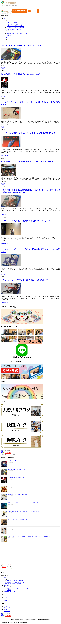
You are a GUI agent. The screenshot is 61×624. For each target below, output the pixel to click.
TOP (5, 577)
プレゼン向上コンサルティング (15, 24)
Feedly (5, 600)
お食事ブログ (7, 609)
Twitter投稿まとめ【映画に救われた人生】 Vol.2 (17, 486)
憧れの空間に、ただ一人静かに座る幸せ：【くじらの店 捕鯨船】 (28, 161)
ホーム (5, 18)
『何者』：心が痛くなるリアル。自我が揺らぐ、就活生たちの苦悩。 (22, 527)
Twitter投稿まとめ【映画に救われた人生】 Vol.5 (17, 460)
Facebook (6, 599)
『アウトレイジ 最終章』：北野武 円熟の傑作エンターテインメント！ (29, 221)
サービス (6, 20)
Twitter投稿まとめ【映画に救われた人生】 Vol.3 (20, 74)
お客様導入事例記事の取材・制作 (15, 27)
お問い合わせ (7, 585)
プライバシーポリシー (9, 591)
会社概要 (9, 35)
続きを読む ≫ (4, 68)
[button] (4, 15)
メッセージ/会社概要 (9, 30)
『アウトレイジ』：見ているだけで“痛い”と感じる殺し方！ (25, 280)
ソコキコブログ (8, 606)
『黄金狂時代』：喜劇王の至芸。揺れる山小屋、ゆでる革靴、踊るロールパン (23, 511)
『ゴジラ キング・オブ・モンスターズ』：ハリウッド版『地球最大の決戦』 (23, 502)
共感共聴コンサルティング (14, 23)
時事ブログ (7, 611)
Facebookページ (6, 454)
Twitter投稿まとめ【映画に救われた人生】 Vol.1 (17, 494)
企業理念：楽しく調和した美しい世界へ (17, 33)
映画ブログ (7, 607)
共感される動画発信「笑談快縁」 (15, 26)
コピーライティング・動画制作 (15, 580)
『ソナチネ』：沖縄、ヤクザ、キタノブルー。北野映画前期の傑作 (28, 133)
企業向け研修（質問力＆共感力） (12, 29)
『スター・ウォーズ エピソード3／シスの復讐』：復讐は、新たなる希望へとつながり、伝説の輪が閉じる (29, 536)
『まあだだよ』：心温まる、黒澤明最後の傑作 (17, 519)
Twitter (13, 454)
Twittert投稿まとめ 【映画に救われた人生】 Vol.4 (21, 45)
